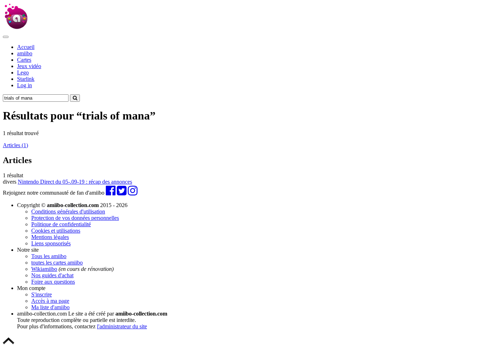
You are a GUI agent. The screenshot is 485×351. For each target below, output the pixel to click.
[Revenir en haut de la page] (8, 345)
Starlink (25, 79)
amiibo (24, 53)
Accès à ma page (50, 301)
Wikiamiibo (44, 269)
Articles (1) (15, 145)
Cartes (24, 60)
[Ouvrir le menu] (6, 37)
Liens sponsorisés (51, 243)
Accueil (25, 47)
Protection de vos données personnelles (75, 218)
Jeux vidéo (29, 66)
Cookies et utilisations (55, 231)
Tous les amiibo (48, 256)
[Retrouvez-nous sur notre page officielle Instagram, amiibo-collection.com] (132, 193)
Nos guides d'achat (52, 275)
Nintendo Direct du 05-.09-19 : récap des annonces (75, 182)
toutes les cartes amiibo (57, 263)
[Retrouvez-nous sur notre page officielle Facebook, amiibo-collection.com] (110, 193)
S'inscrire (41, 294)
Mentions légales (50, 237)
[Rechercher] (75, 98)
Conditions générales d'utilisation (68, 211)
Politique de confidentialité (61, 224)
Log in (24, 85)
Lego (23, 72)
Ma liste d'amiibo (50, 307)
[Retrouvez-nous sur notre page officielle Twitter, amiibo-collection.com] (121, 193)
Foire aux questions (53, 282)
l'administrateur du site (122, 326)
